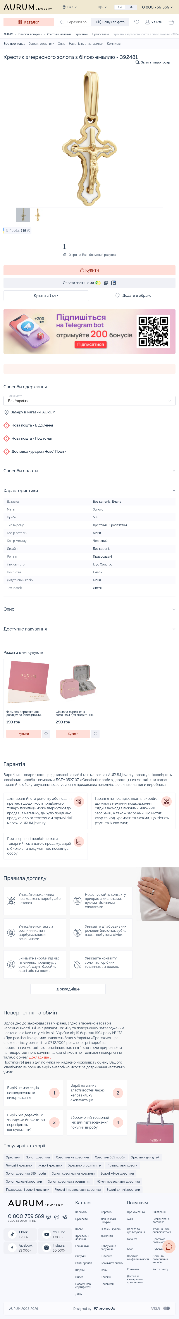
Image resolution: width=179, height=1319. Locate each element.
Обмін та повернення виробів (160, 1259)
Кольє (79, 1229)
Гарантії (132, 1239)
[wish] (46, 734)
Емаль (116, 501)
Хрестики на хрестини (72, 1157)
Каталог (31, 22)
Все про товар (14, 43)
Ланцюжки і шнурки (108, 1221)
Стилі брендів (84, 1263)
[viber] (48, 1218)
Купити (92, 270)
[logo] (27, 7)
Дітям (79, 1294)
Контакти (133, 1269)
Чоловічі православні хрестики (78, 1189)
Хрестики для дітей (145, 1157)
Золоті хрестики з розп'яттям (69, 1181)
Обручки (80, 1256)
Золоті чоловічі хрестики (24, 1181)
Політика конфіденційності (138, 1258)
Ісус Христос (102, 564)
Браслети (81, 1219)
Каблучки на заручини (109, 1248)
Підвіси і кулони (111, 1229)
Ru (131, 7)
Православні (102, 556)
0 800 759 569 (155, 7)
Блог (130, 1249)
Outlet (79, 1277)
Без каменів (101, 501)
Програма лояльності (159, 1241)
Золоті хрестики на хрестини (73, 1173)
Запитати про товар (155, 62)
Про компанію (136, 1212)
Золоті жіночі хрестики (117, 1173)
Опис (61, 43)
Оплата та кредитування (136, 1231)
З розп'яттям (117, 525)
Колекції (106, 1277)
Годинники (82, 1246)
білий (97, 533)
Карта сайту (160, 1269)
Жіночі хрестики (50, 1165)
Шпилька (106, 1256)
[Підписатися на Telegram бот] (89, 336)
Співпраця (159, 1212)
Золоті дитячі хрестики (123, 1189)
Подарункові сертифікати (83, 1286)
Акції (130, 1219)
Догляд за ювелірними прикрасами (135, 1279)
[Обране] (136, 22)
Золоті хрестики (38, 1157)
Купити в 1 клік (46, 295)
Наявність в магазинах (86, 43)
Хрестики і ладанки (82, 1238)
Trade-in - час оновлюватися (162, 1231)
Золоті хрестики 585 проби (26, 1173)
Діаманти (107, 1236)
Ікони (104, 1270)
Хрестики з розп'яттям (84, 1165)
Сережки (106, 1212)
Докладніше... (40, 1057)
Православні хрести (122, 1165)
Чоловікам (107, 1284)
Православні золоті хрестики (27, 1189)
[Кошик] (171, 22)
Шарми (79, 1270)
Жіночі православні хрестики (118, 1181)
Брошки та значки (112, 1263)
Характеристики (41, 43)
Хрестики (100, 525)
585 (95, 517)
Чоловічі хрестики (19, 1165)
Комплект (114, 43)
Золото (98, 509)
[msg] (169, 1246)
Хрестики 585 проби (110, 1157)
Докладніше (68, 989)
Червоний (100, 541)
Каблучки (81, 1212)
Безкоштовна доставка (161, 1221)
